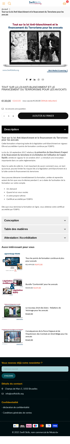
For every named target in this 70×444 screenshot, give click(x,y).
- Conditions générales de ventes (17, 412)
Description (11, 129)
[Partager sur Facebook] (26, 79)
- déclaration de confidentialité (15, 407)
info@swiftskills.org (15, 393)
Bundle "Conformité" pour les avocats (42, 284)
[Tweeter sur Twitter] (30, 79)
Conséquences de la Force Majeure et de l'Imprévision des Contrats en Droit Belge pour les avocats (47, 334)
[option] (35, 47)
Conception (11, 220)
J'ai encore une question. (15, 108)
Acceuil (5, 9)
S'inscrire (8, 376)
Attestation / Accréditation (20, 237)
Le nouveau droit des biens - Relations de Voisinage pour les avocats (43, 309)
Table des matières (16, 229)
